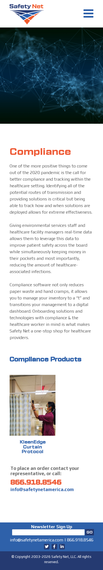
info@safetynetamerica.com (42, 489)
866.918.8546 (36, 482)
